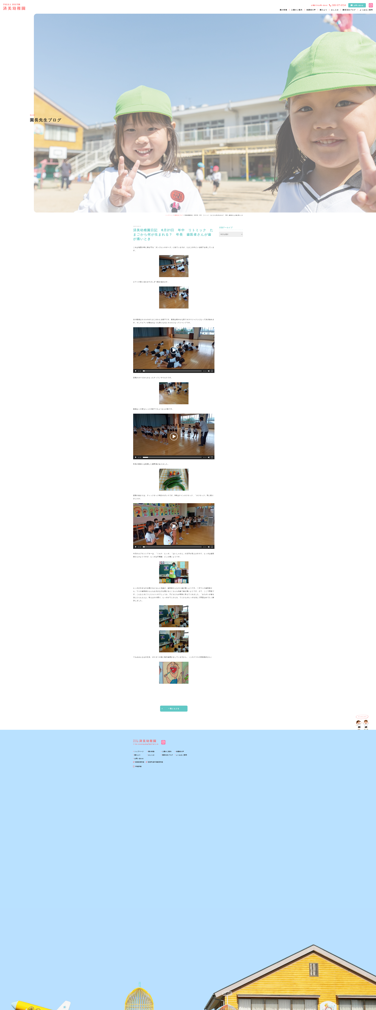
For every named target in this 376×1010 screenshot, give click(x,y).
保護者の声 (311, 10)
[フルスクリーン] (212, 371)
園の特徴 (283, 10)
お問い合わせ (358, 5)
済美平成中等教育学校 (155, 762)
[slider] (172, 370)
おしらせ (335, 10)
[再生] (136, 371)
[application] (173, 350)
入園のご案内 (296, 10)
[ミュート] (209, 371)
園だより (323, 10)
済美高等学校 (139, 762)
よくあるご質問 (366, 10)
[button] (174, 350)
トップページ (169, 215)
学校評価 (138, 766)
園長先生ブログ (349, 10)
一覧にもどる (173, 709)
